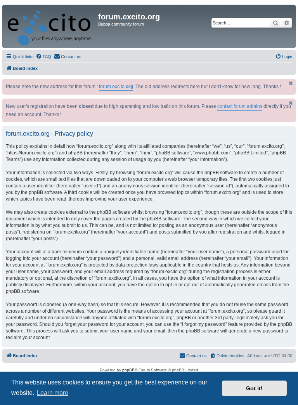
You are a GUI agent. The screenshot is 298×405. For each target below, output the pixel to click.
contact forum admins (239, 106)
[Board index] (51, 26)
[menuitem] (43, 56)
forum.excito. (116, 86)
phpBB (128, 370)
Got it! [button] (254, 388)
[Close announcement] (291, 83)
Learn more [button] (52, 392)
